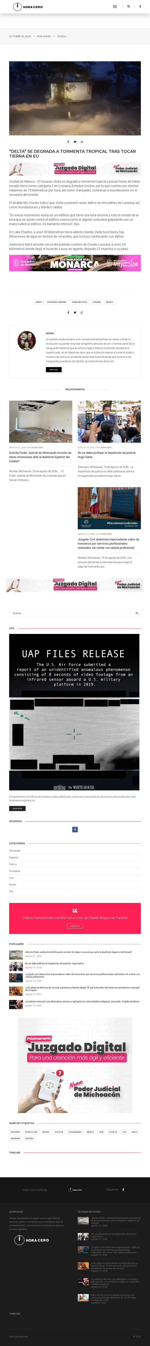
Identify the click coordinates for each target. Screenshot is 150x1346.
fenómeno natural (57, 302)
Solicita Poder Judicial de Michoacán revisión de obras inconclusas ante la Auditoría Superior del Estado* (40, 457)
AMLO (134, 1132)
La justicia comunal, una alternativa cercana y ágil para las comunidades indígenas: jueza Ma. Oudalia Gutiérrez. (115, 1282)
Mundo (61, 36)
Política (13, 864)
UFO (11, 891)
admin (47, 36)
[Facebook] (139, 6)
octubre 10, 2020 (20, 36)
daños (38, 302)
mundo (109, 302)
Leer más (17, 808)
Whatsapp (15, 1139)
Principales (14, 871)
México (90, 1132)
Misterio (30, 1139)
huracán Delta (79, 302)
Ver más (53, 370)
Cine (11, 878)
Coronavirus (74, 1132)
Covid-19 (113, 1132)
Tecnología (14, 851)
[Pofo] (27, 6)
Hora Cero (37, 447)
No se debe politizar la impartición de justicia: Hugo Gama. (107, 455)
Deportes (13, 857)
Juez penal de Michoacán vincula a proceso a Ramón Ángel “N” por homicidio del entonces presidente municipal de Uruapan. (114, 1266)
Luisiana (96, 302)
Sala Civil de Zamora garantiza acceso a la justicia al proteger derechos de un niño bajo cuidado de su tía (113, 1298)
